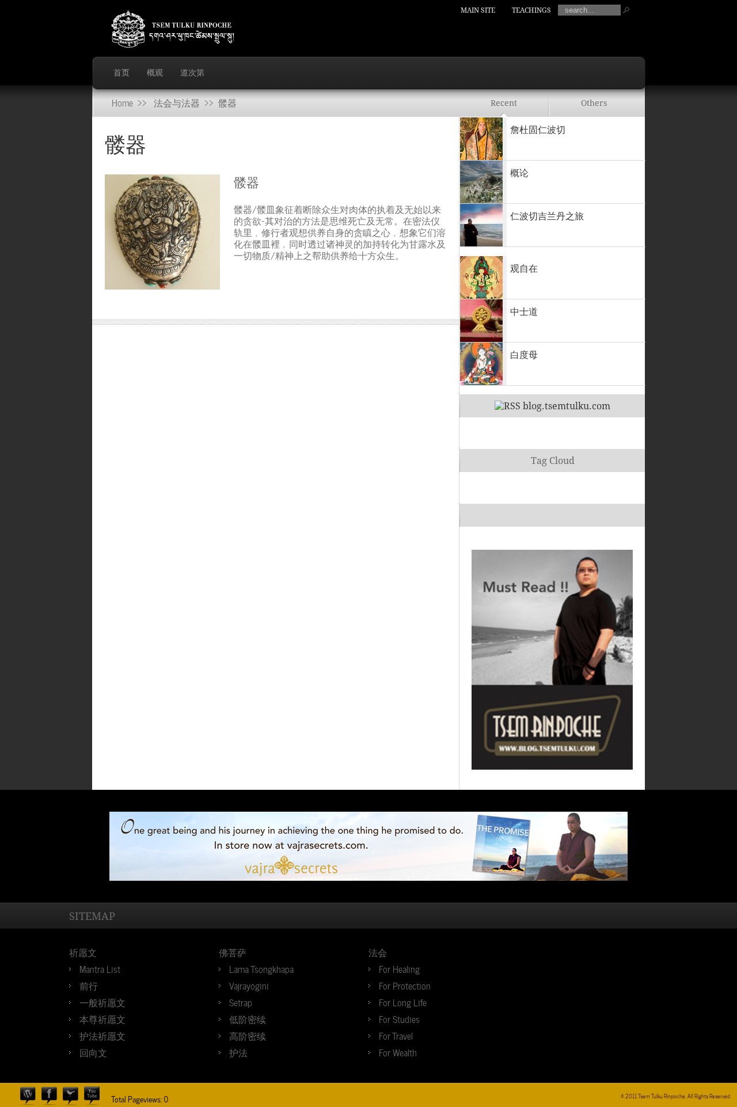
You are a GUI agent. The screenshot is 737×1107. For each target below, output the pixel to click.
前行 (88, 985)
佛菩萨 (232, 951)
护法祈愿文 (102, 1035)
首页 (121, 72)
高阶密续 (247, 1035)
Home (122, 102)
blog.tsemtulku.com (566, 406)
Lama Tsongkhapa (261, 968)
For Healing (399, 968)
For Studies (399, 1018)
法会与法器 (177, 102)
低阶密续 (247, 1018)
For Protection (405, 985)
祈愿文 (83, 951)
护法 (238, 1052)
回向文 (93, 1052)
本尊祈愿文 (102, 1018)
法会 (377, 951)
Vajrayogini (249, 985)
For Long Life (403, 1002)
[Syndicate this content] (508, 406)
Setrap (240, 1002)
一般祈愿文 (102, 1002)
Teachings (531, 10)
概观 (155, 72)
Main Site (478, 10)
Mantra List (99, 968)
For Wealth (398, 1052)
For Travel (396, 1035)
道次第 (192, 72)
